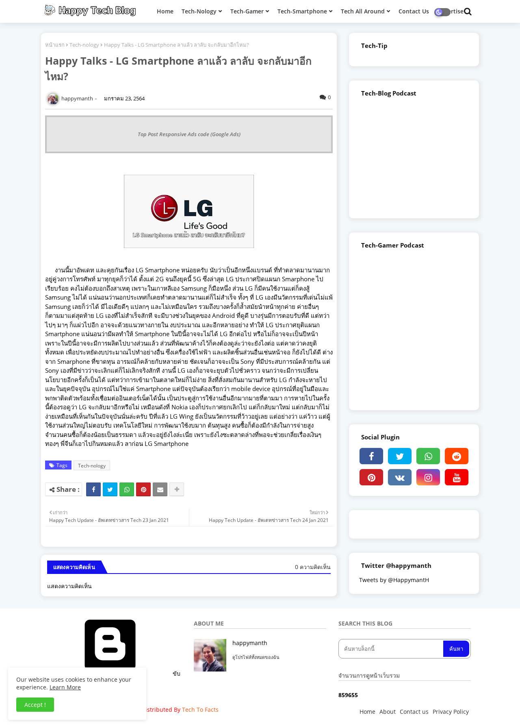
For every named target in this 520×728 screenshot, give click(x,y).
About (387, 711)
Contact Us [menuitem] (414, 11)
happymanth (249, 643)
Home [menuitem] (165, 11)
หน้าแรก (55, 44)
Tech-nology (84, 44)
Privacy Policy (451, 711)
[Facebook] (93, 489)
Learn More (65, 687)
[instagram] (428, 477)
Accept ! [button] (35, 704)
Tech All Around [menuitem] (363, 11)
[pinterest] (371, 477)
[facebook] (371, 456)
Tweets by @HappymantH (394, 580)
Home (367, 711)
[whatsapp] (428, 456)
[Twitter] (110, 489)
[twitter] (400, 456)
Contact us (414, 711)
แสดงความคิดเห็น (69, 586)
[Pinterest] (143, 489)
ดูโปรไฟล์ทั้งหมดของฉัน (256, 657)
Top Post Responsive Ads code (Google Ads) (189, 134)
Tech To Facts (200, 709)
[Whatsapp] (126, 489)
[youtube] (456, 477)
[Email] (160, 489)
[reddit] (456, 456)
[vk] (400, 477)
